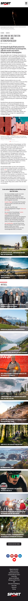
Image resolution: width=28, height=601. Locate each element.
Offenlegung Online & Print (14, 580)
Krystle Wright (8, 202)
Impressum (14, 587)
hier (6, 169)
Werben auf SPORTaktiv (14, 578)
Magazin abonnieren (14, 569)
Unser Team (14, 585)
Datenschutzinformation (14, 573)
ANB (14, 582)
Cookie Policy (14, 576)
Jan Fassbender (9, 223)
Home (2, 33)
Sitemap (14, 589)
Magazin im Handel (14, 571)
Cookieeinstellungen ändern (14, 574)
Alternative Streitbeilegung (14, 583)
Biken (8, 33)
